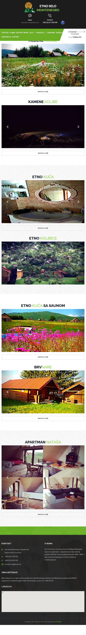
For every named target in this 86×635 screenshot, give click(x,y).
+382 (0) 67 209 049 (49, 22)
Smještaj (40, 33)
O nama (12, 33)
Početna (5, 33)
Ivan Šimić (57, 622)
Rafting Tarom (22, 33)
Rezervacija (6, 37)
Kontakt (15, 37)
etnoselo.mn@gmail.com (30, 22)
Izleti (31, 33)
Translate (76, 37)
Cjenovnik (51, 33)
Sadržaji (59, 33)
